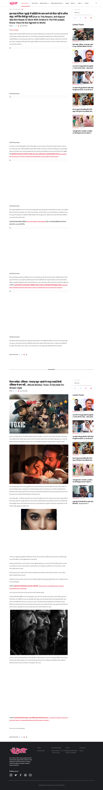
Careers (67, 748)
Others (79, 3)
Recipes (67, 3)
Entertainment (24, 3)
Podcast (87, 3)
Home (39, 748)
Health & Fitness (43, 3)
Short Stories (35, 3)
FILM (22, 9)
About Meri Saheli (56, 748)
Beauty (72, 3)
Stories (81, 751)
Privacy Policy (41, 751)
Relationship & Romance (56, 3)
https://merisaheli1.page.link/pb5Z (36, 221)
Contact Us (82, 748)
